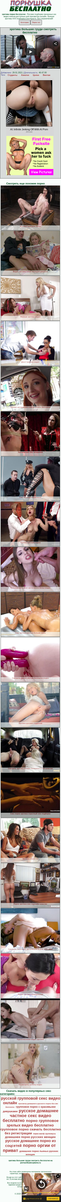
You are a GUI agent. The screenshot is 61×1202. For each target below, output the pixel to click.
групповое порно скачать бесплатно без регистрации (30, 1131)
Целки (36, 75)
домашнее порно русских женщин (30, 1137)
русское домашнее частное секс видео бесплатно (30, 1115)
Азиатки (25, 75)
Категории (25, 22)
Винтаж (46, 75)
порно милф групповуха (44, 1134)
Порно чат (36, 22)
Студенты (12, 75)
